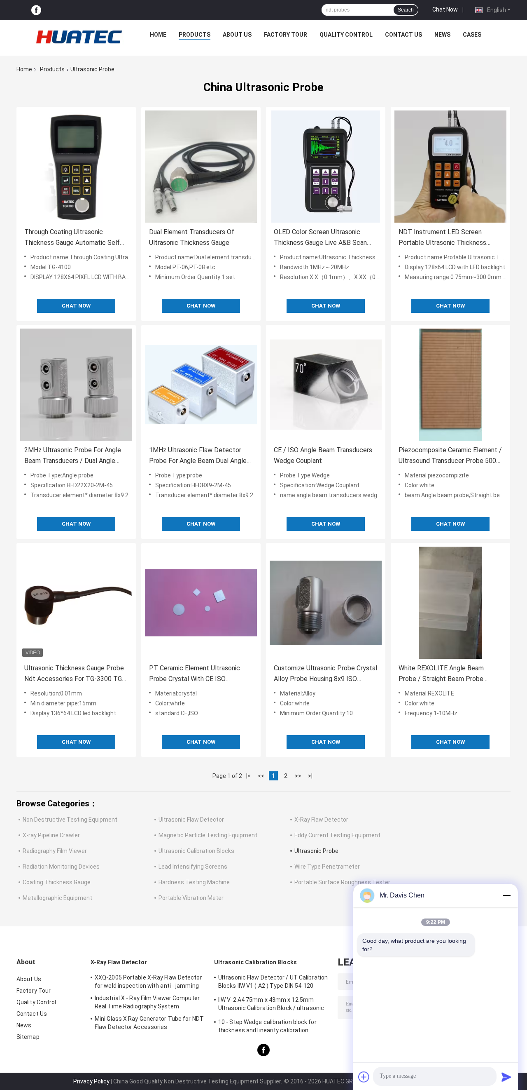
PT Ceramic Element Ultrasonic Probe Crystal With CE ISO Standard (194, 674)
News (442, 34)
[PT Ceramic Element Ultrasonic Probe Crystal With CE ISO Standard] (201, 603)
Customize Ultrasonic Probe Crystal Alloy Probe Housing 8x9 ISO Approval (325, 674)
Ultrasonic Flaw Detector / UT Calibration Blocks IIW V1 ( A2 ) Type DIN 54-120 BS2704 (273, 982)
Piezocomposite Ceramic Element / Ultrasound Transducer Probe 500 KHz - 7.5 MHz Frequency (450, 456)
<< (261, 776)
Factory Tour (285, 34)
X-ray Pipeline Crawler (51, 835)
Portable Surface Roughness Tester (342, 882)
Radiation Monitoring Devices (61, 866)
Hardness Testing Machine (194, 882)
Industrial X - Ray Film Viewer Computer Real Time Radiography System (147, 1002)
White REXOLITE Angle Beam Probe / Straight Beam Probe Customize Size (441, 674)
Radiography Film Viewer (55, 851)
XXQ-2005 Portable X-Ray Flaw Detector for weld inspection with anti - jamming (148, 981)
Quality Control (346, 34)
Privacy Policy (91, 1081)
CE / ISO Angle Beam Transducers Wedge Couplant (323, 455)
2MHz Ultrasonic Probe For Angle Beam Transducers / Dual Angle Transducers (72, 456)
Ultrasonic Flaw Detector (191, 819)
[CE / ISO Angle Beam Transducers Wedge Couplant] (326, 385)
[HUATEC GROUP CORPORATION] (78, 36)
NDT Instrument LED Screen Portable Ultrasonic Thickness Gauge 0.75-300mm (442, 238)
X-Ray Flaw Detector (321, 819)
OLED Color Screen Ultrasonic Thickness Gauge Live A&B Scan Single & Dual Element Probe (320, 238)
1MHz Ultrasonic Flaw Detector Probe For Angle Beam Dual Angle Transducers (198, 456)
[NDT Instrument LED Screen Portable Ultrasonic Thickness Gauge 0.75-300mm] (450, 166)
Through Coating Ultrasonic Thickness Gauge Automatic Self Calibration (72, 238)
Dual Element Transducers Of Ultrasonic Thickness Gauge (191, 237)
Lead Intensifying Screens (193, 866)
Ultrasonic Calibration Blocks (196, 851)
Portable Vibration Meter (191, 898)
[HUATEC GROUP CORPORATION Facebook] (36, 10)
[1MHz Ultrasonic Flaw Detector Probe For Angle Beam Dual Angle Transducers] (201, 385)
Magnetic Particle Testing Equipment (208, 835)
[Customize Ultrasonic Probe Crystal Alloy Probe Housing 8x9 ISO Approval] (326, 603)
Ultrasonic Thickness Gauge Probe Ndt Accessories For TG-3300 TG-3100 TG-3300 (74, 674)
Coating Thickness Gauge (57, 882)
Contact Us (403, 34)
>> (298, 776)
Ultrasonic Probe (316, 851)
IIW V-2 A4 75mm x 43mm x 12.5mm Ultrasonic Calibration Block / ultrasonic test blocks (271, 1005)
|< (248, 776)
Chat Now (445, 9)
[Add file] (364, 1077)
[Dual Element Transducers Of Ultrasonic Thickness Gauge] (201, 166)
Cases (472, 34)
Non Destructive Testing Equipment (70, 819)
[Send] (506, 1077)
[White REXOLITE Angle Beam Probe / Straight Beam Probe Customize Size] (450, 603)
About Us (237, 34)
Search (406, 10)
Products (194, 34)
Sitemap (28, 1037)
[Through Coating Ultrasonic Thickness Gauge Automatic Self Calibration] (76, 166)
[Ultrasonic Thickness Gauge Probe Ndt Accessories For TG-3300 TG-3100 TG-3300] (76, 603)
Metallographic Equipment (57, 898)
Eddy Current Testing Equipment (337, 835)
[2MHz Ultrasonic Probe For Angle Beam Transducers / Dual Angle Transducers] (76, 385)
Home (158, 34)
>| (310, 776)
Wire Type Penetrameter (327, 866)
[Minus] (506, 895)
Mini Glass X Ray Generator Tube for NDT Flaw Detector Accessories (149, 1022)
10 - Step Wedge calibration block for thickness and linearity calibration (267, 1026)
